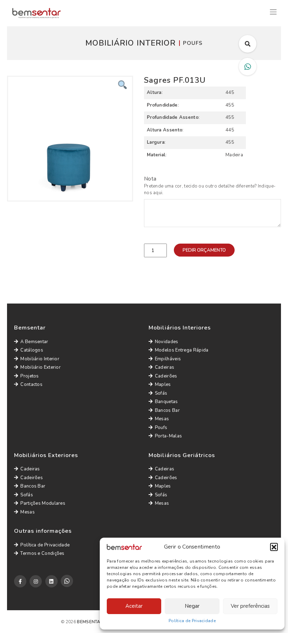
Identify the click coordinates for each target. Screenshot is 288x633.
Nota (150, 178)
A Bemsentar (34, 342)
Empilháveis (168, 359)
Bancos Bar (167, 410)
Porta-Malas (168, 436)
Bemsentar (90, 622)
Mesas (162, 419)
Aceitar (134, 606)
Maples (163, 384)
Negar (192, 606)
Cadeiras (164, 367)
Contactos (31, 384)
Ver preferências (250, 606)
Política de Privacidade (192, 621)
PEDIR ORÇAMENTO (204, 250)
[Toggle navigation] (273, 11)
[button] (273, 546)
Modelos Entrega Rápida (182, 350)
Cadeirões (166, 376)
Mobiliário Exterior (40, 367)
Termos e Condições (42, 553)
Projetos (29, 376)
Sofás (161, 393)
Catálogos (31, 350)
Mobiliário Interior (39, 359)
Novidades (166, 342)
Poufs (161, 427)
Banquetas (166, 402)
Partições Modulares (42, 503)
